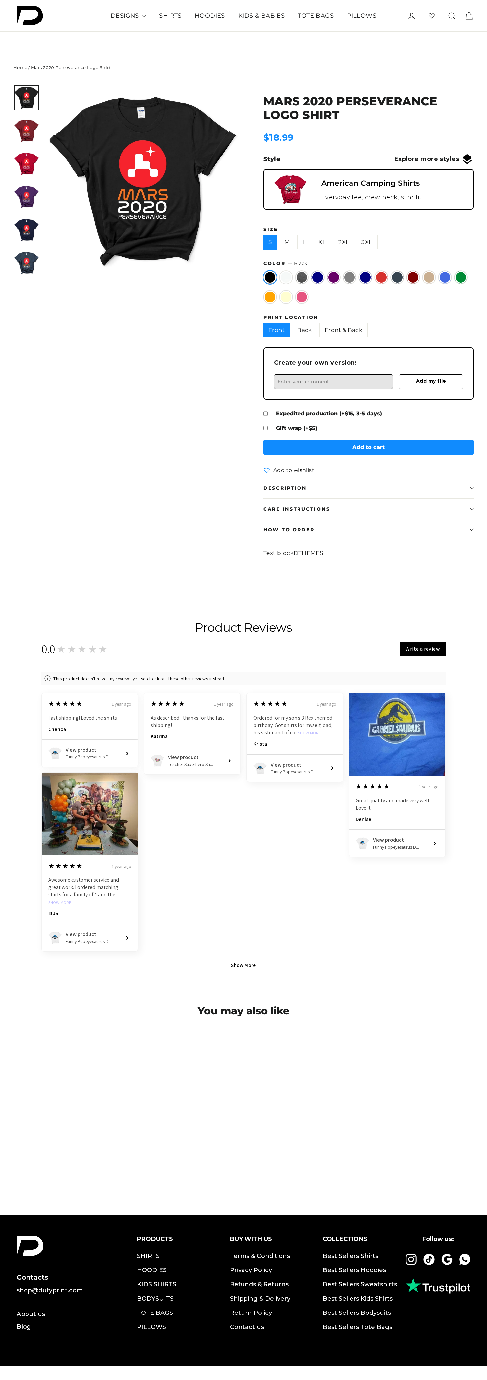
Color (285, 263)
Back (304, 330)
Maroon (413, 277)
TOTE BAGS (316, 15)
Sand (429, 277)
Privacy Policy (251, 1270)
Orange (270, 297)
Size (270, 229)
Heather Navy (317, 277)
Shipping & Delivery (260, 1298)
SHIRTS (170, 15)
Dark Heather (301, 277)
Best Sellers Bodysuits (357, 1312)
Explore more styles (426, 159)
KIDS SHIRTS (156, 1284)
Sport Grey (349, 277)
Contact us (247, 1327)
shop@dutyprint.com (50, 1290)
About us (31, 1314)
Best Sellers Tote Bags (357, 1327)
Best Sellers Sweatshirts (360, 1284)
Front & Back (343, 330)
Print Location (290, 317)
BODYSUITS (155, 1298)
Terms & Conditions (260, 1256)
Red (381, 277)
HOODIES (210, 15)
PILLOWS (361, 15)
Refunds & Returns (259, 1284)
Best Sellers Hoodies (354, 1270)
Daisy (286, 297)
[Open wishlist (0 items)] (431, 15)
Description (285, 488)
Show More (309, 733)
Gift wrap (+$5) (296, 428)
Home (20, 67)
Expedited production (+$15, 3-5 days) (329, 413)
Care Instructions (296, 509)
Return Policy (251, 1312)
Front (276, 330)
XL (322, 242)
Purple (333, 277)
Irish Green (460, 277)
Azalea (301, 297)
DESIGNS (126, 15)
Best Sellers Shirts (350, 1256)
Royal (445, 277)
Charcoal (397, 277)
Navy (365, 277)
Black (270, 277)
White (286, 277)
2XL (343, 242)
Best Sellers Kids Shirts (358, 1298)
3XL (366, 242)
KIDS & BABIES (261, 15)
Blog (24, 1326)
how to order (289, 529)
